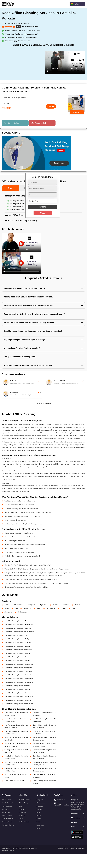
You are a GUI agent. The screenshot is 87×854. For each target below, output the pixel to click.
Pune (16, 608)
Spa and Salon (6, 812)
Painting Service (7, 806)
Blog (20, 806)
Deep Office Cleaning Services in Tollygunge (18, 671)
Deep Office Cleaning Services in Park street (18, 650)
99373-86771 (61, 800)
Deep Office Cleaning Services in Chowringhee (19, 704)
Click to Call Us (13, 123)
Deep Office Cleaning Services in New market (19, 678)
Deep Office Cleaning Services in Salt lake (18, 642)
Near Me (21, 809)
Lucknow (63, 608)
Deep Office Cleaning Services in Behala (17, 646)
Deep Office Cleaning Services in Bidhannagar (19, 624)
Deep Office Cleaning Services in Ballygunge (18, 639)
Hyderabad (43, 605)
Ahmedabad (8, 612)
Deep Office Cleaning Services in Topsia (17, 635)
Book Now (76, 112)
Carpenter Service (7, 819)
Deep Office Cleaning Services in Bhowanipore (19, 682)
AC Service (5, 809)
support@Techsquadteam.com (63, 805)
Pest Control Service (8, 803)
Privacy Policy (23, 803)
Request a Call (40, 123)
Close (42, 213)
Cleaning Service (7, 800)
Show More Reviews (43, 403)
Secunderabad (51, 608)
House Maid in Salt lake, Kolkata (14, 781)
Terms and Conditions (77, 848)
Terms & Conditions (25, 800)
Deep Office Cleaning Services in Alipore (17, 660)
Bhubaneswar (18, 605)
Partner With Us (24, 822)
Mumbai (77, 605)
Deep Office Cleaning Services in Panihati (17, 686)
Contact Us (22, 812)
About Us (22, 815)
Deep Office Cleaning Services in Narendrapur (19, 696)
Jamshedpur (27, 608)
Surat (73, 608)
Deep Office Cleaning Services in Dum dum (18, 689)
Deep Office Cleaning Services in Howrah (17, 653)
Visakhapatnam (22, 612)
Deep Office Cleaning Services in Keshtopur (18, 700)
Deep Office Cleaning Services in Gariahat (18, 675)
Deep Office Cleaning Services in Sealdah (17, 657)
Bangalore (31, 605)
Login (21, 819)
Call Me (42, 207)
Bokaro (38, 608)
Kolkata (7, 608)
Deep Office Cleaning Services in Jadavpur (18, 693)
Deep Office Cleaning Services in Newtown (18, 621)
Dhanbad (66, 605)
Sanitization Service (8, 825)
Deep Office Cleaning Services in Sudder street (19, 632)
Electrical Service (7, 815)
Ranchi (7, 605)
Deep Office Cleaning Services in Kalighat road (19, 664)
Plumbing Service (7, 822)
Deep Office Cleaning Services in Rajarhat (18, 628)
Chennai (55, 605)
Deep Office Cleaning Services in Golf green (18, 668)
